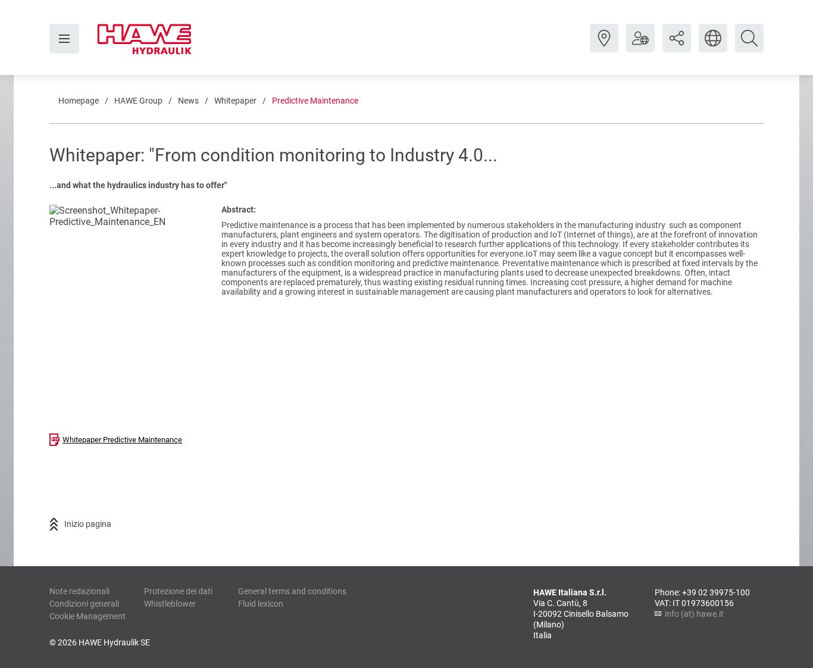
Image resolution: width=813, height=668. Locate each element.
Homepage (78, 100)
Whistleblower (170, 604)
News (188, 100)
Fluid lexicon (260, 604)
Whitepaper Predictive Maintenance (122, 439)
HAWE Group (138, 100)
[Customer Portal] (640, 47)
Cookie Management (87, 616)
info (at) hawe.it (694, 614)
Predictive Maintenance (315, 100)
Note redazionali (79, 591)
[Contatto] (604, 47)
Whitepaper (235, 100)
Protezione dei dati (178, 591)
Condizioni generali (84, 604)
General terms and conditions (292, 591)
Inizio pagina (87, 524)
